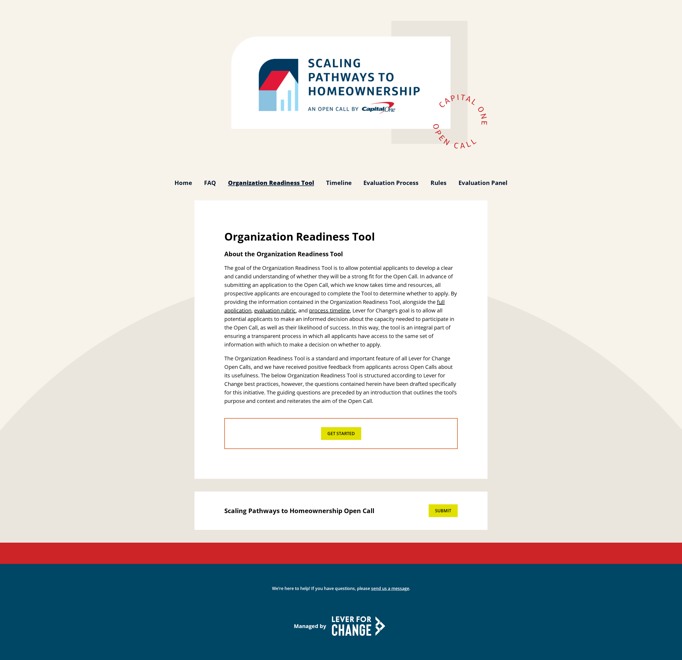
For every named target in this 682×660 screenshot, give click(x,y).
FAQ (210, 183)
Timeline (339, 183)
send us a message (390, 588)
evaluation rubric (275, 310)
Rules (438, 183)
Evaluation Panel (483, 183)
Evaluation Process (391, 183)
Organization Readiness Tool (271, 183)
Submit (443, 511)
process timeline (329, 310)
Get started (341, 433)
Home (183, 183)
